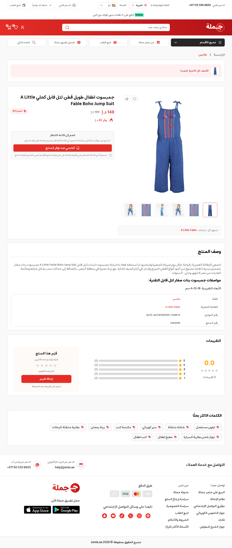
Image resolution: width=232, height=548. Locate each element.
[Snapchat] (104, 515)
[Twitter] (130, 515)
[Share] (126, 99)
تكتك (221, 520)
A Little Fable (172, 307)
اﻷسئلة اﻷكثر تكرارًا (176, 527)
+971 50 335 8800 (200, 5)
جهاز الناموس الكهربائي (210, 513)
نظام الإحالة (217, 499)
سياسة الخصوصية (177, 506)
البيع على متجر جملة (211, 492)
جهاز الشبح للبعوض (212, 527)
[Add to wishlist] (135, 99)
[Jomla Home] (215, 27)
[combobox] (139, 5)
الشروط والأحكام (178, 520)
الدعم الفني (65, 5)
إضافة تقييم (46, 379)
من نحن (183, 485)
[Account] (22, 27)
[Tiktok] (121, 515)
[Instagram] (139, 515)
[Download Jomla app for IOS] (37, 510)
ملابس (176, 299)
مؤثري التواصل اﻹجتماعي (209, 506)
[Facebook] (148, 515)
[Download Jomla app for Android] (66, 510)
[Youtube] (113, 515)
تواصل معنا (218, 485)
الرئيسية (219, 54)
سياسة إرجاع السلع (176, 499)
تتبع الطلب (15, 5)
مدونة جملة (180, 492)
